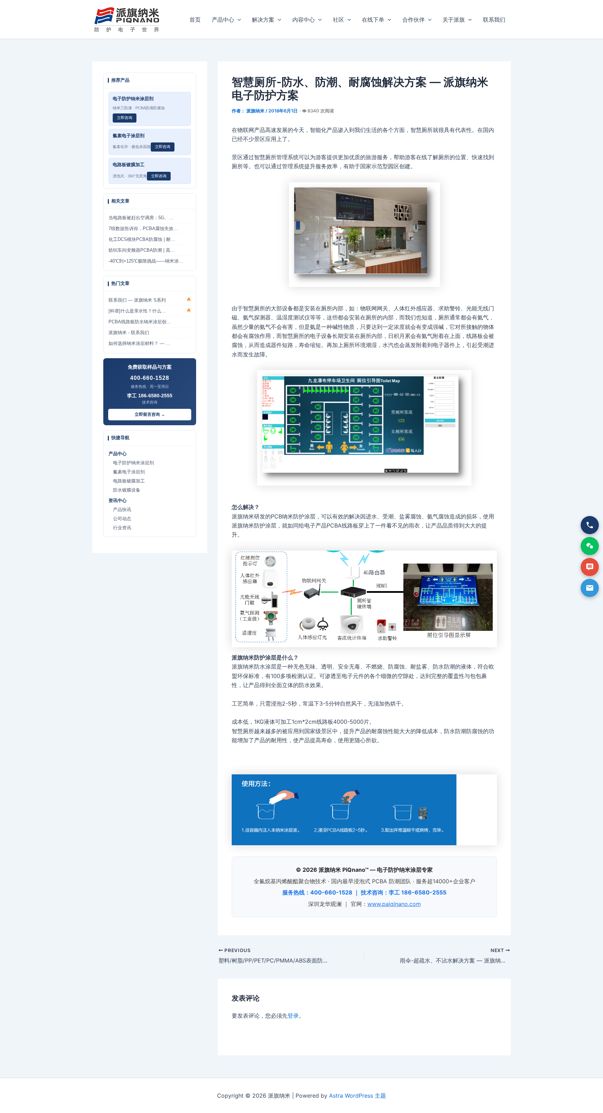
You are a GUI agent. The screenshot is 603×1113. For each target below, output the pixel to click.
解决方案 (263, 19)
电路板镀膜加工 (127, 481)
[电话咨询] (590, 525)
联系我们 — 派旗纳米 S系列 (150, 300)
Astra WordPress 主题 (357, 1095)
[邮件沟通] (590, 588)
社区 (338, 19)
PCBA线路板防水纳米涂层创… (140, 321)
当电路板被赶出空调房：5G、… (141, 217)
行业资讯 (120, 527)
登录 (293, 1015)
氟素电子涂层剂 (127, 472)
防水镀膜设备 (124, 490)
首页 (195, 19)
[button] (237, 20)
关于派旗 (453, 19)
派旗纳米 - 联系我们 (129, 332)
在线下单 (373, 19)
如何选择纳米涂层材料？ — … (139, 343)
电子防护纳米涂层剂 (131, 462)
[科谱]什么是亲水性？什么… (150, 311)
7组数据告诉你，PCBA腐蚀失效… (143, 228)
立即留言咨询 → (150, 414)
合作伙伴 (413, 19)
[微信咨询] (590, 546)
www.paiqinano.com (394, 903)
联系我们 (494, 19)
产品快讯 (120, 509)
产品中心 (223, 19)
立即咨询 (124, 118)
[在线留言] (590, 567)
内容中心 (303, 19)
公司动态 (120, 518)
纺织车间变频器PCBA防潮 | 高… (142, 250)
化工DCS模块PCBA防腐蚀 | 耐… (142, 239)
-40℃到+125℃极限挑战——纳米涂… (146, 261)
